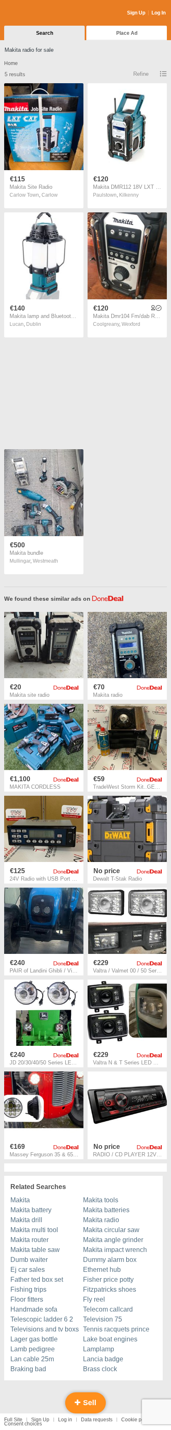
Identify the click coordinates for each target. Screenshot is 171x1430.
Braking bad (28, 1368)
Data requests (96, 1420)
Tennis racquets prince (116, 1329)
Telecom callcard (108, 1309)
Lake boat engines (110, 1339)
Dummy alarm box (110, 1259)
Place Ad (126, 33)
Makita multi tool (34, 1229)
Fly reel (94, 1299)
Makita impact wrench (115, 1249)
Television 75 (102, 1319)
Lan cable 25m (32, 1359)
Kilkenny (129, 195)
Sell (88, 1403)
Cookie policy (136, 1420)
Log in (65, 1420)
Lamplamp (98, 1349)
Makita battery (30, 1209)
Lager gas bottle (34, 1339)
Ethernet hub (102, 1269)
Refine (141, 74)
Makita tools (100, 1200)
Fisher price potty (108, 1279)
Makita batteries (106, 1209)
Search (44, 33)
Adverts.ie (36, 13)
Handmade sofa (33, 1309)
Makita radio (101, 1219)
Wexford (131, 324)
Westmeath (45, 561)
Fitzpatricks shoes (109, 1289)
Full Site (13, 1420)
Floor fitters (26, 1299)
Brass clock (100, 1368)
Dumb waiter (29, 1259)
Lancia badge (103, 1359)
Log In (158, 13)
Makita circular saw (111, 1229)
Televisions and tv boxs (44, 1329)
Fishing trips (28, 1289)
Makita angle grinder (113, 1239)
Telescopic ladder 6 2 (41, 1319)
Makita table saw (35, 1249)
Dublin (33, 324)
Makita (20, 1200)
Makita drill (26, 1219)
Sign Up (136, 13)
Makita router (29, 1239)
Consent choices (23, 1424)
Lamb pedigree (32, 1349)
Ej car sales (27, 1269)
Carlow (50, 195)
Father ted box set (36, 1279)
